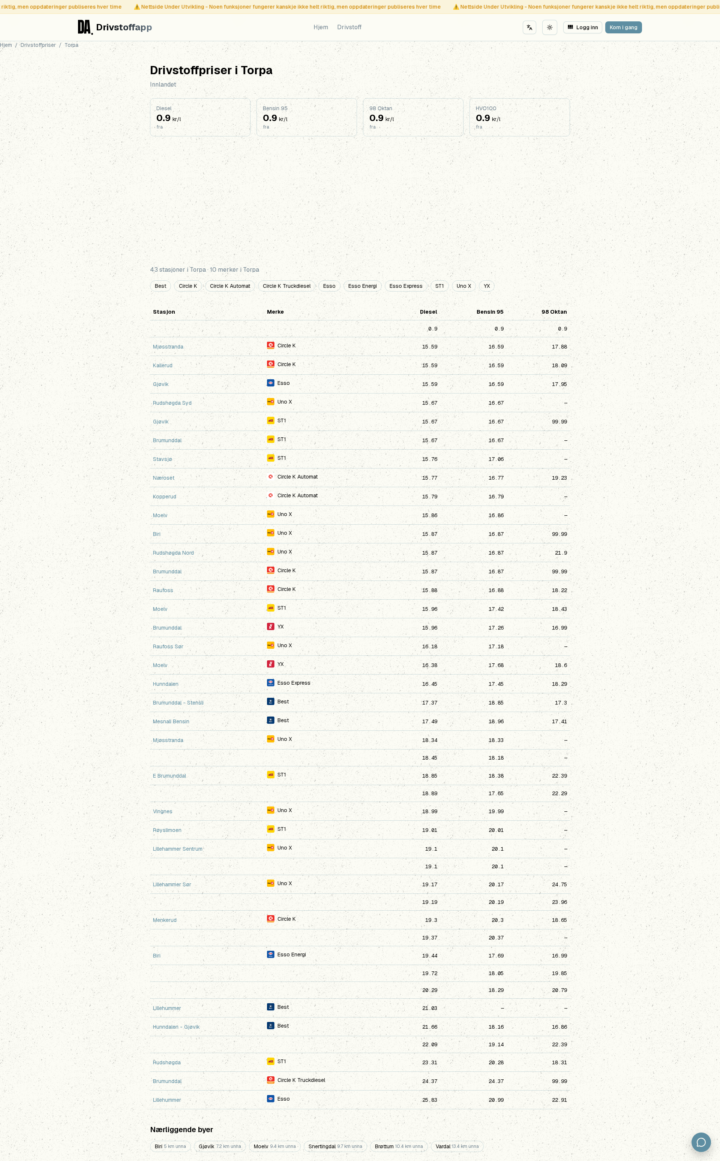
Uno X (464, 286)
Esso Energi (362, 286)
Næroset (163, 477)
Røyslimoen (167, 830)
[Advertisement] (360, 200)
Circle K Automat (230, 286)
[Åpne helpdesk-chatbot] (701, 1142)
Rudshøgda (167, 1062)
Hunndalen (165, 684)
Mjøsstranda (168, 346)
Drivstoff (349, 27)
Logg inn (583, 27)
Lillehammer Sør (172, 884)
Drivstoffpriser (38, 45)
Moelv (160, 515)
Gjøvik (161, 384)
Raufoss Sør (168, 646)
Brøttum (399, 1146)
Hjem (321, 27)
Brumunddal (167, 440)
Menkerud (165, 920)
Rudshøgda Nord (173, 552)
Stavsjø (162, 459)
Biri (156, 534)
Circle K (188, 286)
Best (160, 286)
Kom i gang (624, 27)
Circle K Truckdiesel (286, 286)
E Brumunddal (169, 775)
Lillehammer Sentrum (177, 848)
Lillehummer (167, 1008)
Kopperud (164, 496)
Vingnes (162, 811)
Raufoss (163, 590)
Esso (329, 286)
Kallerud (162, 365)
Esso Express (406, 286)
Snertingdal (335, 1146)
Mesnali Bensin (171, 721)
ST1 (439, 286)
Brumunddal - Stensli (178, 702)
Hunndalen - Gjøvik (176, 1026)
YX (487, 286)
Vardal (457, 1146)
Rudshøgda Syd (172, 402)
